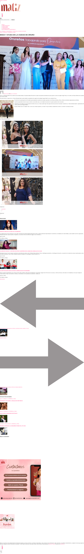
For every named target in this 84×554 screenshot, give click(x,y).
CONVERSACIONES (6, 28)
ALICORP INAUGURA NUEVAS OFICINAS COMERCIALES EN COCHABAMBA (15, 270)
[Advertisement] (42, 507)
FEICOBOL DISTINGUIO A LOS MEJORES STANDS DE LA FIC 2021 (13, 425)
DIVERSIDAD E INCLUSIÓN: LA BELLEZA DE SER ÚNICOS (11, 400)
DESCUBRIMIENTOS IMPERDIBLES (9, 29)
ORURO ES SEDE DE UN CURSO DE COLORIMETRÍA (10, 231)
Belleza (1, 279)
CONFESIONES (5, 27)
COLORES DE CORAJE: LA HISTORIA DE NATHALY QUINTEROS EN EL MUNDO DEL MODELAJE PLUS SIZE (21, 251)
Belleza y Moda (12, 32)
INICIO (3, 24)
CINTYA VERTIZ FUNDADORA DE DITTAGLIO (8, 413)
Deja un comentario (13, 93)
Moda (4, 279)
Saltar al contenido (3, 0)
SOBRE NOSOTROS (6, 25)
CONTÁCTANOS (5, 26)
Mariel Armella (6, 93)
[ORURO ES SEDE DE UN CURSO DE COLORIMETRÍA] (8, 229)
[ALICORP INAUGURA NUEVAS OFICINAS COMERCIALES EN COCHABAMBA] (8, 268)
